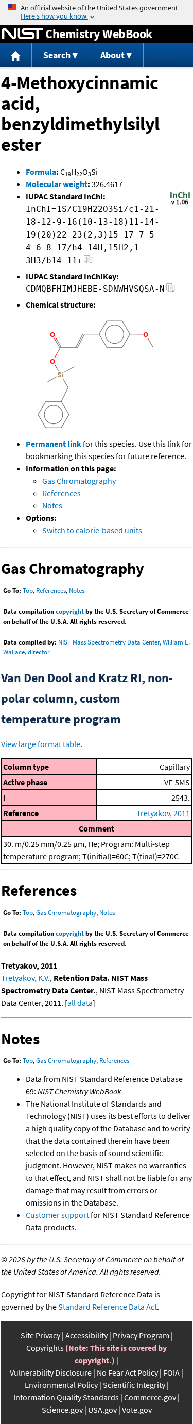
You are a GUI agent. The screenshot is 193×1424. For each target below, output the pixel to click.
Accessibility (86, 1335)
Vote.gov (137, 1409)
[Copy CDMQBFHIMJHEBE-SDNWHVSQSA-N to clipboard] (170, 290)
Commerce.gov (150, 1397)
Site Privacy (40, 1335)
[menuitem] (16, 55)
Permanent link (53, 443)
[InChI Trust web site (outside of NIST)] (180, 203)
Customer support (57, 1215)
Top (28, 590)
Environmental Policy (61, 1385)
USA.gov (102, 1409)
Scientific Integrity (134, 1385)
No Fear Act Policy (127, 1372)
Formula (41, 171)
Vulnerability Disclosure (51, 1372)
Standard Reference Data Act (107, 1306)
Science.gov (62, 1409)
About (112, 55)
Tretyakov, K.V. (25, 978)
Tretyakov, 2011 (163, 813)
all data (80, 1002)
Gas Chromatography (79, 481)
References (61, 493)
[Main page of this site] (16, 55)
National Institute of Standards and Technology (22, 34)
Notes (52, 505)
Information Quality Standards (66, 1397)
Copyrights (45, 1348)
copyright (70, 611)
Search (57, 55)
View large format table (40, 744)
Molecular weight (56, 184)
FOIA (171, 1372)
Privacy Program (141, 1335)
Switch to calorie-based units (92, 530)
